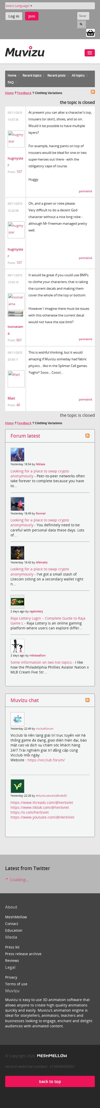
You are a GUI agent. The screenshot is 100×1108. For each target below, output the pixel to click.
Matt (11, 398)
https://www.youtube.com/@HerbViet (42, 817)
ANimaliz (41, 562)
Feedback (24, 93)
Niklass (40, 464)
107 (19, 171)
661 (19, 340)
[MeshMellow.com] (51, 1055)
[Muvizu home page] (24, 50)
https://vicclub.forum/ (46, 759)
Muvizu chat (25, 700)
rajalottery (36, 611)
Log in (13, 16)
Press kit (12, 947)
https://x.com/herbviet (30, 812)
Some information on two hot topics (42, 662)
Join (31, 16)
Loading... (19, 879)
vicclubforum (44, 728)
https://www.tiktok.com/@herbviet (40, 807)
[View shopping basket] (90, 32)
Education (13, 930)
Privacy (11, 977)
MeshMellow (16, 916)
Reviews (12, 960)
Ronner (41, 513)
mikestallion (37, 655)
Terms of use (16, 983)
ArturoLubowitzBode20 (51, 795)
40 (18, 405)
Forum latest (25, 435)
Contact (11, 923)
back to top (50, 1081)
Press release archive (23, 953)
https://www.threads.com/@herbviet (42, 802)
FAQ (11, 82)
